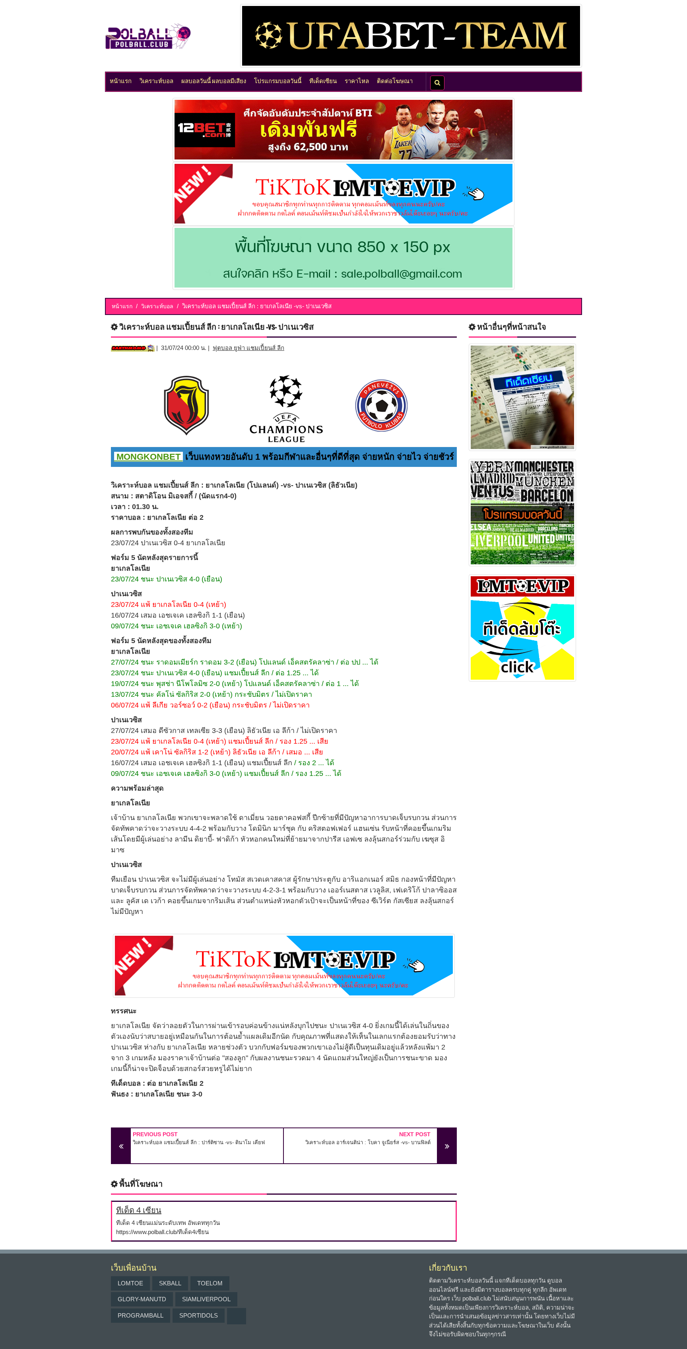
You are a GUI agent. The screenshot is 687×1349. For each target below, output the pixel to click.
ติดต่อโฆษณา (395, 80)
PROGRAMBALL (140, 1315)
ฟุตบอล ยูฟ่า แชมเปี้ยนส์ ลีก (248, 347)
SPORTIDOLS (198, 1315)
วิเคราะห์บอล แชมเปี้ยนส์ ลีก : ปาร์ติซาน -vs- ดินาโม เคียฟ (199, 1142)
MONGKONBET (148, 457)
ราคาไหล (357, 80)
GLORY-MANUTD (142, 1299)
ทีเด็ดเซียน (323, 80)
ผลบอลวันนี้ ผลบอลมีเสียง (213, 80)
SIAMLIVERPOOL (206, 1299)
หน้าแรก (121, 80)
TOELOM (210, 1283)
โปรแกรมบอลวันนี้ (277, 80)
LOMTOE (130, 1283)
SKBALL (170, 1283)
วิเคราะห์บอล (156, 80)
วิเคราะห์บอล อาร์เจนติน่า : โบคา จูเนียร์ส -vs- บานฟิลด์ (368, 1142)
